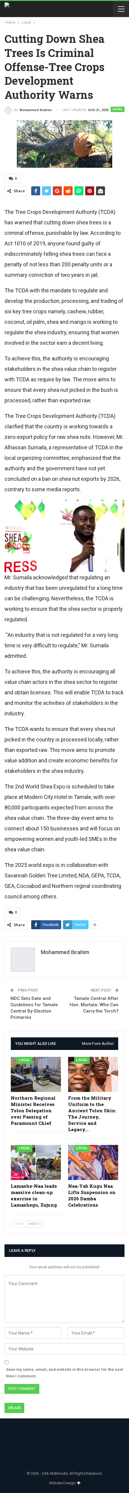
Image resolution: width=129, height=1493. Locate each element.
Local (117, 109)
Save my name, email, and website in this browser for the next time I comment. (64, 1372)
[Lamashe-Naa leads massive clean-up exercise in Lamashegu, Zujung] (36, 1162)
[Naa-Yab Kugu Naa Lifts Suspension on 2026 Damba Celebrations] (93, 1162)
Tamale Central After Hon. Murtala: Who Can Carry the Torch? (94, 1005)
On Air (14, 1408)
